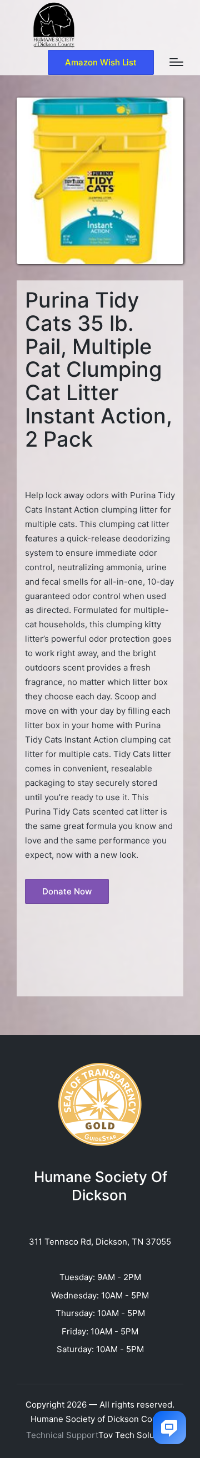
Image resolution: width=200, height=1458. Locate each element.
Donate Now (67, 891)
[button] (101, 62)
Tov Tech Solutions (136, 1435)
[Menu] (176, 62)
